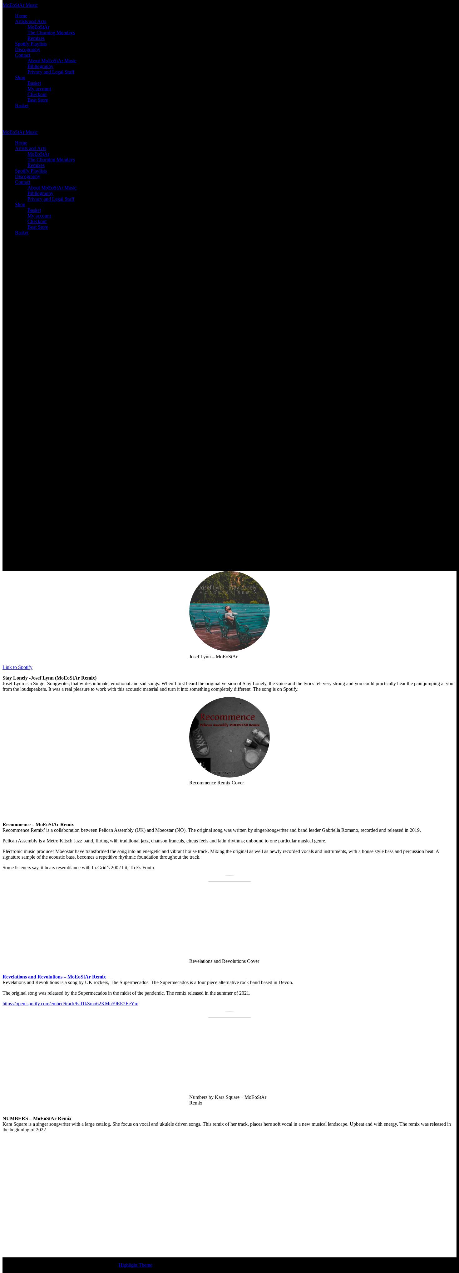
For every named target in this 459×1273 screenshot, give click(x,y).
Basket (34, 83)
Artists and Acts (30, 21)
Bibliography (40, 66)
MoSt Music (20, 5)
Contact (22, 55)
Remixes (36, 38)
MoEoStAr (38, 27)
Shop (20, 77)
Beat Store (37, 100)
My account (39, 88)
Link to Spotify (17, 667)
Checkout (37, 94)
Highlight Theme (135, 1265)
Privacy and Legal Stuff (50, 72)
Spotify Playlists (31, 43)
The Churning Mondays (51, 32)
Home (21, 15)
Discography (27, 49)
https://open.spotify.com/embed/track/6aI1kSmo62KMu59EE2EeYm (70, 1003)
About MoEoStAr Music (51, 60)
